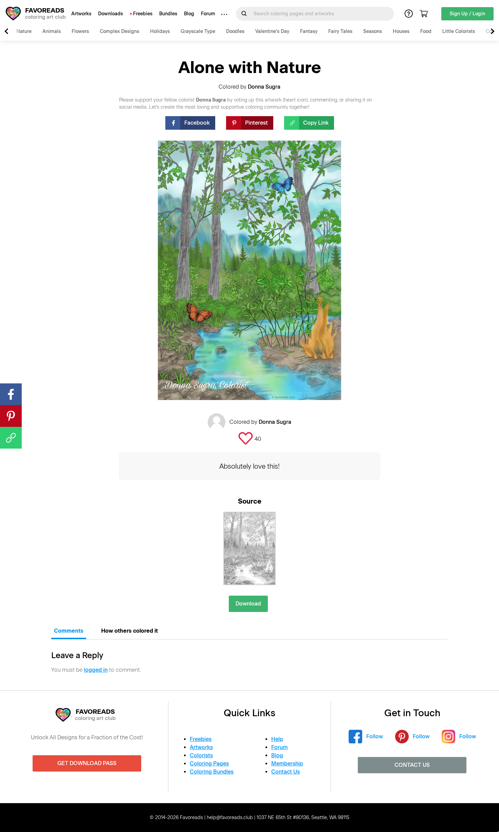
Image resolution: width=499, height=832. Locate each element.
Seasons (372, 31)
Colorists (201, 755)
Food (425, 31)
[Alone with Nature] (249, 548)
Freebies (142, 14)
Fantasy (308, 31)
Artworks (81, 14)
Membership (287, 763)
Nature (24, 31)
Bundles (168, 14)
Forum (208, 14)
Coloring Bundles (212, 771)
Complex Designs (119, 31)
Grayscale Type (198, 31)
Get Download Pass (86, 763)
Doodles (235, 31)
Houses (401, 31)
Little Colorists (458, 31)
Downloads (110, 14)
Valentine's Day (272, 31)
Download (248, 603)
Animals (51, 31)
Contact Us (285, 771)
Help (277, 739)
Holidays (160, 31)
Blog (189, 14)
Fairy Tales (340, 31)
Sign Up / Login (467, 14)
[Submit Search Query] (244, 13)
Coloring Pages (209, 763)
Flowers (80, 31)
